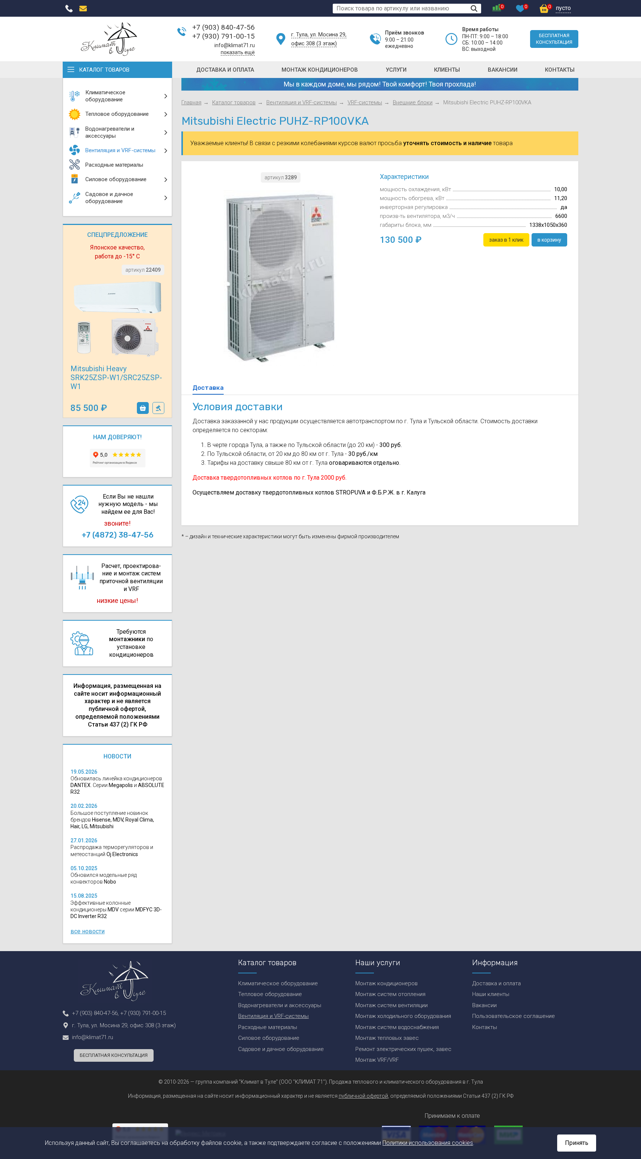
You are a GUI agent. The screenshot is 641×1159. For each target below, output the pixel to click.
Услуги (396, 69)
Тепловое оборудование (270, 994)
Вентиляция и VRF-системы (301, 102)
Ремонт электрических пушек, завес (403, 1049)
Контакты (560, 69)
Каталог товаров (104, 69)
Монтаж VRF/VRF (377, 1060)
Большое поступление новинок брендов (112, 819)
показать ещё (238, 52)
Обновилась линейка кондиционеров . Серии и (117, 785)
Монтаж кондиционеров (320, 69)
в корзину (143, 408)
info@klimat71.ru (234, 45)
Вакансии (502, 69)
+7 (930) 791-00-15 (223, 36)
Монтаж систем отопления (390, 994)
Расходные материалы (267, 1027)
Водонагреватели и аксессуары (279, 1005)
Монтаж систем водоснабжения (397, 1027)
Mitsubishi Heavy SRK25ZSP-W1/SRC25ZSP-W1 (116, 377)
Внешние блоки (413, 102)
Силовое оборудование (268, 1038)
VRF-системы (365, 102)
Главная (191, 102)
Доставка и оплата (225, 69)
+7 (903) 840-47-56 (223, 27)
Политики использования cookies (427, 1142)
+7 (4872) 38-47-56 (118, 534)
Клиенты (447, 69)
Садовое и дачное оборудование (281, 1049)
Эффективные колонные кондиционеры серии (116, 909)
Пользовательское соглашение (513, 1016)
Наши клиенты (490, 994)
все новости (87, 931)
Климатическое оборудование (278, 983)
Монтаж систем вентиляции (391, 1005)
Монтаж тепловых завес (387, 1038)
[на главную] (109, 39)
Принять (576, 1142)
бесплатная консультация (554, 39)
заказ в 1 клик (158, 408)
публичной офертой (363, 1096)
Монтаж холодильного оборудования (403, 1016)
